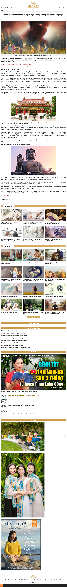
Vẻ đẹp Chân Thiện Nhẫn (20, 580)
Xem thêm (63, 246)
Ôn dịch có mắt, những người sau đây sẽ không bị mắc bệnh (17, 64)
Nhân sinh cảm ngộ (41, 580)
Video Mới (33, 352)
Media (60, 580)
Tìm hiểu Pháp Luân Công (52, 580)
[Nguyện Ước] (33, 4)
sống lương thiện (9, 199)
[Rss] (59, 7)
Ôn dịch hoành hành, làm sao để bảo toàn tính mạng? (15, 66)
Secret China (7, 195)
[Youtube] (63, 7)
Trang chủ (7, 580)
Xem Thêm (33, 317)
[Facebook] (61, 7)
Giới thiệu (12, 580)
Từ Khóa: (3, 199)
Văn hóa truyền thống (59, 18)
